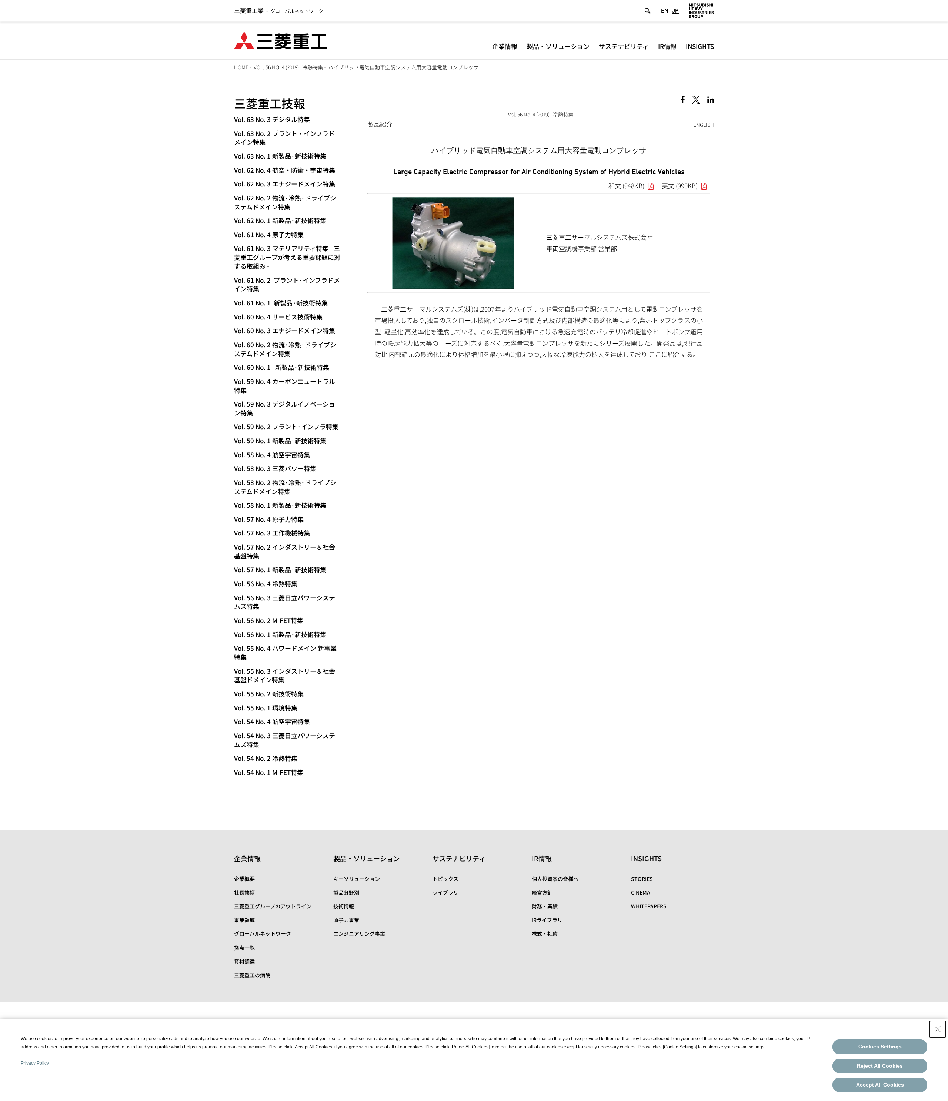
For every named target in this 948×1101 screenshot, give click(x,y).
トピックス (445, 878)
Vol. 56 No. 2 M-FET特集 (268, 620)
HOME (241, 67)
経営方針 (542, 892)
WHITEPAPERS (649, 906)
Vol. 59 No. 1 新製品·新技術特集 (280, 440)
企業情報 (504, 46)
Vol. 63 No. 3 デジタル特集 (272, 119)
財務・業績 (545, 906)
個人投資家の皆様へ (555, 878)
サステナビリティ (624, 46)
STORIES (642, 878)
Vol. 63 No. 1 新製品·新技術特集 (280, 155)
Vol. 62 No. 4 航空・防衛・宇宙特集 (284, 170)
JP (675, 11)
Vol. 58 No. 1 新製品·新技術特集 (280, 505)
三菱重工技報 (269, 103)
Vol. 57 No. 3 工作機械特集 (272, 532)
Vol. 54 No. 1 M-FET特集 (268, 772)
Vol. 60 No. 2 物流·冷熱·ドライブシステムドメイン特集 (285, 349)
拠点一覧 (244, 947)
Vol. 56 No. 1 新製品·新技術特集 (280, 634)
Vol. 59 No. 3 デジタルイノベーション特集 (284, 408)
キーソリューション (356, 878)
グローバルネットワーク (278, 10)
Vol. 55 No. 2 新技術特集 (269, 693)
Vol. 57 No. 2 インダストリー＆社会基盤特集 (284, 551)
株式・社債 (545, 933)
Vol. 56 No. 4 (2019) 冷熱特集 (288, 67)
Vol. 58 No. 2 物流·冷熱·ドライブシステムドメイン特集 (285, 487)
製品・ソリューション (558, 46)
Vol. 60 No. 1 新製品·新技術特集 (281, 367)
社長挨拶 (244, 892)
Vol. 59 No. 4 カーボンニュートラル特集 (284, 386)
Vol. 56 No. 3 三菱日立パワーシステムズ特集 (284, 602)
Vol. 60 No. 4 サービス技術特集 (278, 316)
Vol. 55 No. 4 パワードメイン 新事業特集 (285, 652)
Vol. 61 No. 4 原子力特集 (269, 234)
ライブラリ (445, 892)
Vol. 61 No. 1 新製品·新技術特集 (281, 302)
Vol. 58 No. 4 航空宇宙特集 (272, 454)
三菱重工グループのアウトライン (272, 906)
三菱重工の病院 (252, 975)
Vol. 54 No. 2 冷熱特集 (265, 758)
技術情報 (343, 906)
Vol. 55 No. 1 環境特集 (265, 707)
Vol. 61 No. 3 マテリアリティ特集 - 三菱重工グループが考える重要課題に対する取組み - (287, 257)
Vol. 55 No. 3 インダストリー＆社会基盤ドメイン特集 (284, 675)
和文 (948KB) (626, 185)
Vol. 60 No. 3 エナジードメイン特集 (284, 330)
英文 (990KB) (680, 185)
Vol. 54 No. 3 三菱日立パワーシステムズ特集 (284, 740)
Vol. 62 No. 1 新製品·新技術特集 (280, 220)
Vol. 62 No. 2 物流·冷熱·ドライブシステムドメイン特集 (285, 202)
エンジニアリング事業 (359, 933)
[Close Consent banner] (937, 1029)
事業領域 (244, 919)
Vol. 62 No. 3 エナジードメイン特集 (284, 183)
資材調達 (244, 961)
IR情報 (667, 46)
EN (664, 11)
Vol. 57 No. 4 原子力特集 (269, 519)
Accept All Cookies (880, 1085)
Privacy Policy (35, 1063)
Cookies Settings (880, 1046)
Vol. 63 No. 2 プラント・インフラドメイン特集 (284, 138)
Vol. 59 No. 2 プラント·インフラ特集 (286, 426)
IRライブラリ (547, 919)
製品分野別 (346, 892)
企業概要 (244, 878)
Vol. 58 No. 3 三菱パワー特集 (275, 468)
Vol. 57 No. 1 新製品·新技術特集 (280, 569)
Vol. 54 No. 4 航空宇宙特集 (272, 721)
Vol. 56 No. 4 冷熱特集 (265, 583)
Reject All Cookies (880, 1066)
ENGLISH (703, 124)
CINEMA (640, 892)
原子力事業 (346, 919)
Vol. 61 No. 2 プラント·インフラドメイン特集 (287, 284)
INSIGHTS (700, 46)
